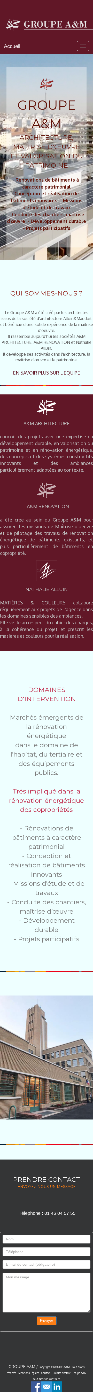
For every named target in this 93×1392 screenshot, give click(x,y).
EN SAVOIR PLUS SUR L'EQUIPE (46, 373)
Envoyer (46, 1320)
